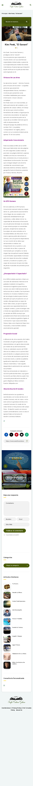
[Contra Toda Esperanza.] (7, 604)
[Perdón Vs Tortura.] (7, 630)
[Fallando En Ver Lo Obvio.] (7, 656)
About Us (19, 710)
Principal (4, 13)
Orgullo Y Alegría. (17, 636)
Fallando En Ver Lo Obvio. (19, 653)
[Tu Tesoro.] (7, 586)
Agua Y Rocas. (16, 645)
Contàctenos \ (7, 708)
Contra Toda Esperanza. (19, 601)
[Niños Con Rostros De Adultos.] (7, 665)
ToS (24, 708)
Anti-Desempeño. (17, 610)
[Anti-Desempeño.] (7, 612)
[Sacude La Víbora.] (7, 595)
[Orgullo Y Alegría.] (7, 639)
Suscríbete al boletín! (12, 535)
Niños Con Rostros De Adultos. (18, 663)
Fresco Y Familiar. (17, 618)
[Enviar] (27, 21)
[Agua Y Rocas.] (7, 647)
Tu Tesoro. (15, 583)
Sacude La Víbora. (17, 592)
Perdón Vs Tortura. (17, 627)
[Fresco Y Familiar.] (7, 621)
